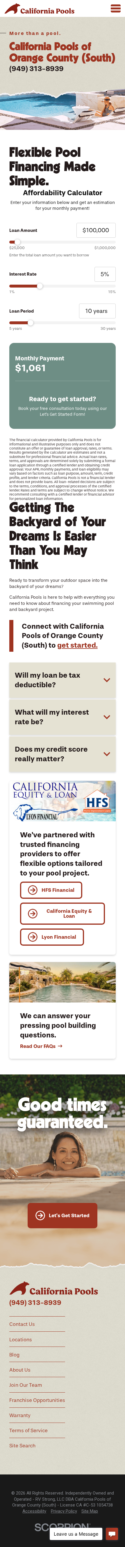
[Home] (39, 8)
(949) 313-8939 (36, 68)
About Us (20, 1370)
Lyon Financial (59, 937)
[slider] (62, 242)
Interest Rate (23, 274)
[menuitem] (34, 1511)
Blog (14, 1355)
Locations (20, 1339)
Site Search (22, 1446)
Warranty (20, 1415)
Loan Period (21, 311)
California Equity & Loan (69, 913)
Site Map (89, 1511)
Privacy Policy (64, 1511)
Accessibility (34, 1511)
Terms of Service (28, 1430)
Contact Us (22, 1324)
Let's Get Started (69, 1216)
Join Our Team (25, 1385)
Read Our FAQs (38, 1046)
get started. (77, 645)
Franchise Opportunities (37, 1400)
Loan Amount (23, 230)
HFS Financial (58, 890)
